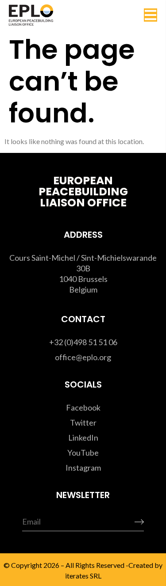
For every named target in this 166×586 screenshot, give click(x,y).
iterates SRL (82, 575)
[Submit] (126, 522)
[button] (150, 15)
